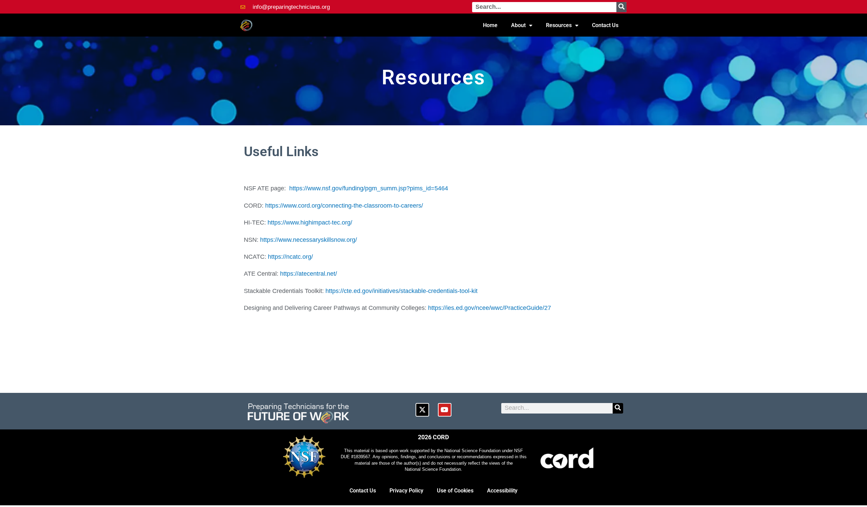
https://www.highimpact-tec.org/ (310, 222)
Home (490, 25)
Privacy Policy (406, 490)
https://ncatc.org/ (290, 256)
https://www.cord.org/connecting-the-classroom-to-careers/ (344, 205)
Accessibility (502, 490)
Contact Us (605, 25)
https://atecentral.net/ (308, 273)
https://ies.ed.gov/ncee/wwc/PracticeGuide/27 (489, 307)
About (518, 25)
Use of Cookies (455, 490)
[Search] (621, 7)
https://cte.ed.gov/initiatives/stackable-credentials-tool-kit (401, 291)
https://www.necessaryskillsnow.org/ (308, 239)
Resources (559, 25)
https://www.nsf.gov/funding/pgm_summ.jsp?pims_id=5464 (368, 188)
